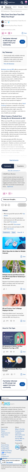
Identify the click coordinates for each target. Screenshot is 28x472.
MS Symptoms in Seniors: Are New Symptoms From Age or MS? (12, 347)
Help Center (4, 435)
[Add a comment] (9, 33)
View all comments (13, 170)
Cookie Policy (5, 449)
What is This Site (20, 429)
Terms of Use (5, 445)
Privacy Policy (5, 447)
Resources (8, 7)
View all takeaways (9, 63)
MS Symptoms (5, 11)
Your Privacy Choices (6, 453)
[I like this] (2, 33)
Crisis (2, 436)
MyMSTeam (11, 2)
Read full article (14, 160)
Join (26, 3)
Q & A (14, 7)
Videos (3, 431)
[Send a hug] (9, 193)
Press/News (18, 440)
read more (10, 186)
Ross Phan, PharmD (16, 25)
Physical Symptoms (16, 11)
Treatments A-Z (5, 433)
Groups (20, 7)
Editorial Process (20, 435)
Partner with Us (19, 438)
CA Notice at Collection (5, 457)
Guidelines (18, 433)
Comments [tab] (7, 166)
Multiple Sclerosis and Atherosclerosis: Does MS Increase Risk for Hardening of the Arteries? (13, 276)
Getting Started (19, 431)
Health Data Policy (6, 450)
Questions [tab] (20, 166)
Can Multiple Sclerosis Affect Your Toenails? (12, 369)
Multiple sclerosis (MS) (7, 69)
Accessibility (18, 436)
